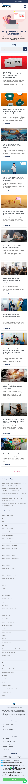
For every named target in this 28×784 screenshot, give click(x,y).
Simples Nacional (6, 685)
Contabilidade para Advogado (9, 545)
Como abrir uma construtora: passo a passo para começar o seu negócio (13, 386)
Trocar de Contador (7, 692)
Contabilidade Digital (7, 535)
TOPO (14, 704)
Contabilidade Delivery (7, 531)
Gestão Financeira (6, 628)
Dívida (3, 588)
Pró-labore (4, 675)
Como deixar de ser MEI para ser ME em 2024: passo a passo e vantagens (13, 178)
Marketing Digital (6, 642)
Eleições (4, 592)
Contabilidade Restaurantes (9, 575)
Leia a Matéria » (7, 89)
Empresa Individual (7, 598)
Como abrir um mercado (11, 454)
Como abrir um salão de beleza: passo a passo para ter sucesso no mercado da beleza (13, 421)
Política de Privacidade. (16, 774)
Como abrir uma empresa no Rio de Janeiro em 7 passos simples (12, 145)
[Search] (25, 49)
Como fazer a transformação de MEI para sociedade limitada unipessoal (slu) (14, 111)
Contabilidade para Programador (10, 558)
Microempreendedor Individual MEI (11, 648)
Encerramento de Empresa (9, 608)
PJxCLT (3, 665)
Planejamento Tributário (8, 668)
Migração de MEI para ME (8, 652)
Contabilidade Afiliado (7, 528)
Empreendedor (6, 595)
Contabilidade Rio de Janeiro (9, 578)
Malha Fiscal (5, 638)
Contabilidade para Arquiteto (9, 548)
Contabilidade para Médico (8, 555)
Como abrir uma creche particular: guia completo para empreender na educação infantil (13, 351)
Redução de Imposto (7, 679)
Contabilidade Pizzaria (7, 572)
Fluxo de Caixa (5, 618)
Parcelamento (5, 658)
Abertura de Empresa (7, 515)
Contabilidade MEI (6, 542)
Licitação (4, 635)
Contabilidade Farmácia (8, 538)
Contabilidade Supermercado (9, 582)
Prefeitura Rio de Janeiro (8, 672)
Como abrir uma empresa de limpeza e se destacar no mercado (12, 316)
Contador (4, 585)
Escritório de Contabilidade (9, 612)
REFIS (3, 682)
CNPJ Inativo (5, 525)
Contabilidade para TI (7, 565)
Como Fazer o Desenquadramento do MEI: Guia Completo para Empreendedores (12, 74)
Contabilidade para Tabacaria (9, 562)
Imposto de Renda (6, 632)
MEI (3, 645)
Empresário (5, 602)
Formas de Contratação (8, 622)
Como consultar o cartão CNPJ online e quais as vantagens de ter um (13, 213)
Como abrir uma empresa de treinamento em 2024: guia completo (12, 280)
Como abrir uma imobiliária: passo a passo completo (12, 246)
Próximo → (20, 472)
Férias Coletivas (6, 615)
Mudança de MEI (6, 655)
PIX (2, 662)
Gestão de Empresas (7, 625)
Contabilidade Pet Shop (8, 568)
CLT (2, 518)
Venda (3, 695)
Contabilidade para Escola (8, 552)
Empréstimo (5, 605)
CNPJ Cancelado (6, 521)
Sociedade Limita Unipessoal (9, 689)
